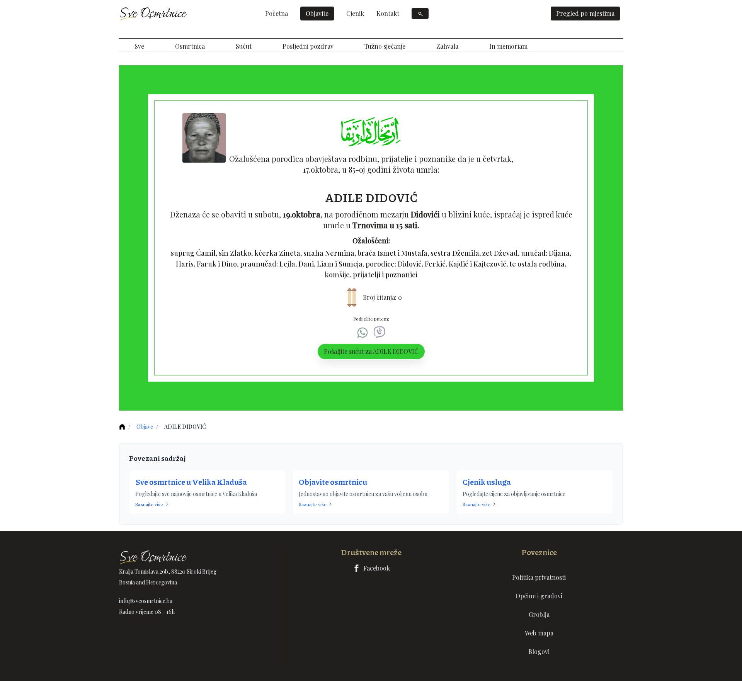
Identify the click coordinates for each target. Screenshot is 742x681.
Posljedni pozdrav (308, 46)
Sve (139, 46)
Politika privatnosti (539, 577)
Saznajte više (149, 504)
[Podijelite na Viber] (379, 332)
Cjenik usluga (487, 481)
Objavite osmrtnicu (333, 481)
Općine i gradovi (539, 596)
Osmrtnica (190, 46)
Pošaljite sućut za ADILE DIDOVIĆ (371, 351)
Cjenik (355, 13)
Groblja (539, 614)
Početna (276, 13)
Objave (144, 426)
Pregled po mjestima (585, 13)
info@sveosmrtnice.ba (145, 601)
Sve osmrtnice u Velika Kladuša (191, 481)
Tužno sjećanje (384, 46)
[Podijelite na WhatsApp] (362, 332)
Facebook (376, 568)
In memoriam (508, 46)
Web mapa (539, 633)
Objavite (317, 13)
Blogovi (539, 651)
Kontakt (387, 13)
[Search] (420, 13)
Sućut (244, 46)
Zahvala (447, 46)
